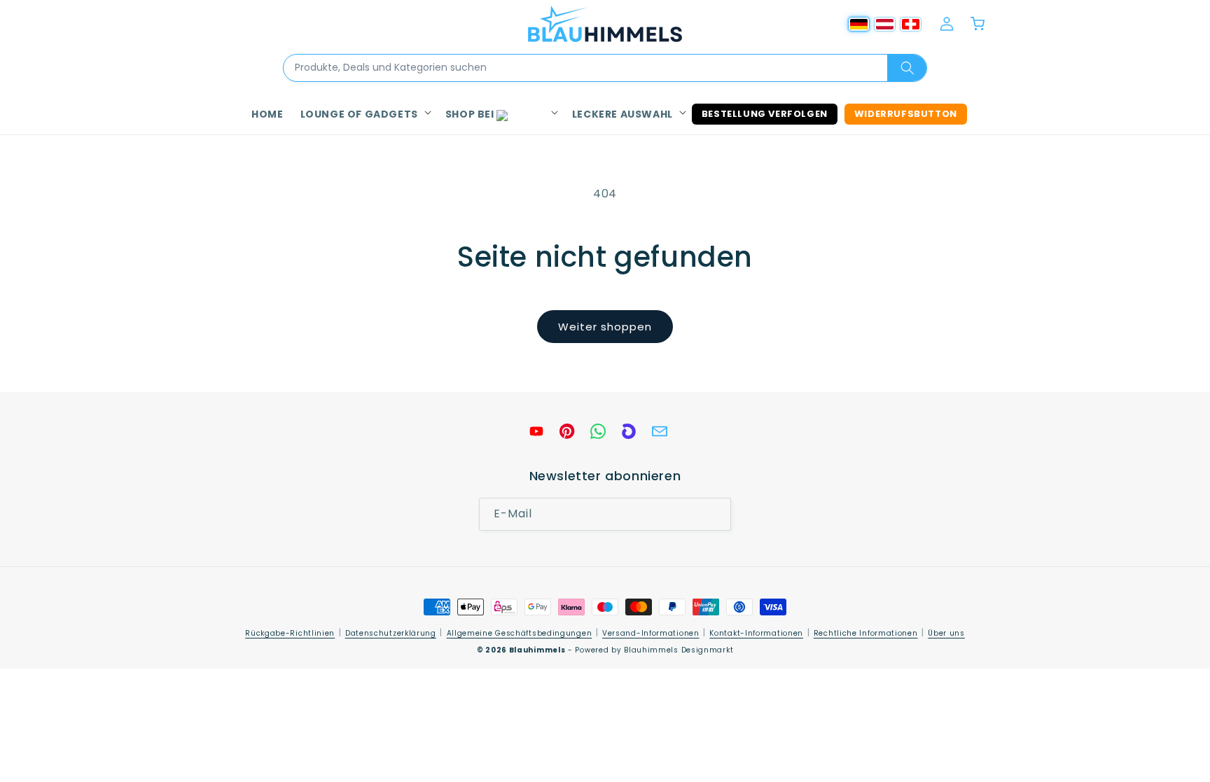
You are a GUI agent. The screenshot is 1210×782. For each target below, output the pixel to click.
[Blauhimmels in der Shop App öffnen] (628, 431)
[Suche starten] (906, 68)
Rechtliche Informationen (866, 633)
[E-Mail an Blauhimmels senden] (659, 431)
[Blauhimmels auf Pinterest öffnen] (567, 431)
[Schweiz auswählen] (911, 24)
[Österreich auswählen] (885, 24)
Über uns (946, 633)
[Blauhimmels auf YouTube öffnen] (536, 431)
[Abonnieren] (715, 514)
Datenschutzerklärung (390, 633)
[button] (364, 114)
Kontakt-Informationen (756, 633)
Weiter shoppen (605, 326)
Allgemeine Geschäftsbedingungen (519, 633)
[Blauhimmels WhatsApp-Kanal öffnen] (598, 431)
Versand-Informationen (651, 633)
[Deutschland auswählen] (859, 24)
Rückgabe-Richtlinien (290, 633)
